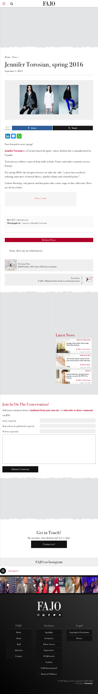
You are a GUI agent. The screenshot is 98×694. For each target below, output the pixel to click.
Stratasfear (89, 683)
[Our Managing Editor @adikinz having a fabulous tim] (90, 585)
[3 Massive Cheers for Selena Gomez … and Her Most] (8, 585)
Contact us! (49, 544)
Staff (19, 644)
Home (7, 57)
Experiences (49, 650)
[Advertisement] (50, 26)
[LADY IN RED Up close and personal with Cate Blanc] (57, 585)
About (18, 638)
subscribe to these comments (78, 410)
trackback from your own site (44, 410)
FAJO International (49, 668)
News (14, 57)
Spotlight (49, 632)
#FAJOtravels (49, 656)
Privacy (79, 638)
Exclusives (49, 638)
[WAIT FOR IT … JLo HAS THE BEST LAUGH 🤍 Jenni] (41, 585)
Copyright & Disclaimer (79, 632)
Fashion (49, 662)
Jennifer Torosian (14, 150)
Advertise (19, 650)
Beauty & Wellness (49, 674)
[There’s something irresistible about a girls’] (73, 585)
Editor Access (49, 644)
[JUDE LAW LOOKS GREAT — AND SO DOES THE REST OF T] (24, 585)
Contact (18, 656)
